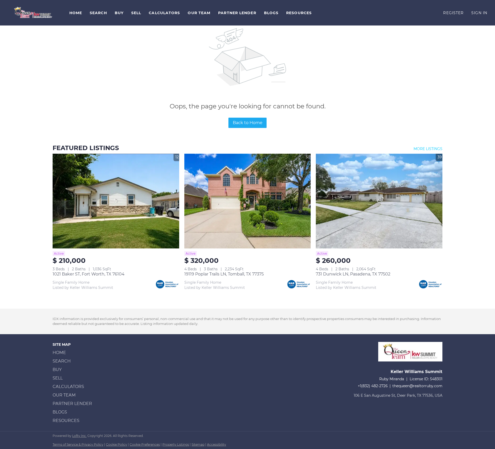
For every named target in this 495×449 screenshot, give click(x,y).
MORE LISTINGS (428, 148)
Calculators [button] (164, 13)
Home (75, 13)
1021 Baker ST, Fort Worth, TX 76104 (89, 274)
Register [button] (453, 13)
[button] (33, 12)
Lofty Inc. (79, 436)
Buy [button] (119, 13)
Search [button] (98, 13)
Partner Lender (237, 13)
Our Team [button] (199, 13)
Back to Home (247, 122)
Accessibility (216, 444)
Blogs (271, 13)
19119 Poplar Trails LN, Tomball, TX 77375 (224, 274)
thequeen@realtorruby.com (417, 386)
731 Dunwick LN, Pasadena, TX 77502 (353, 274)
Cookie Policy (116, 444)
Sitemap (198, 444)
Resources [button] (299, 13)
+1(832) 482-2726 (373, 386)
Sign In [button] (479, 13)
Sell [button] (136, 13)
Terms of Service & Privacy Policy (78, 444)
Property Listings (175, 444)
